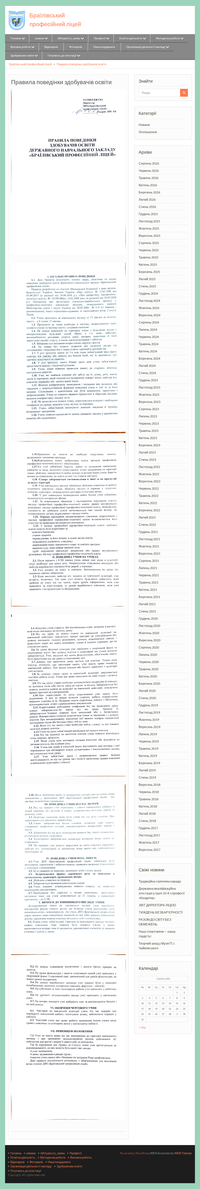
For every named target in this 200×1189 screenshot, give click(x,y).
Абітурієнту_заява (69, 38)
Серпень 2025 (149, 243)
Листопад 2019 (149, 712)
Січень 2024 (147, 373)
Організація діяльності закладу (145, 46)
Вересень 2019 (149, 727)
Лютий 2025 (147, 279)
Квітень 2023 (148, 438)
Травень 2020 (148, 669)
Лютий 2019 (147, 770)
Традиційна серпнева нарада (160, 881)
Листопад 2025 (149, 221)
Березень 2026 (149, 192)
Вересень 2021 (149, 553)
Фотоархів (75, 46)
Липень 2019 (148, 734)
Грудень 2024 (148, 293)
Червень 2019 (149, 741)
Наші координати (104, 46)
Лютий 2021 (147, 604)
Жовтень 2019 (149, 719)
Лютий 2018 (147, 813)
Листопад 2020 (149, 625)
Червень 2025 (149, 250)
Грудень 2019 (148, 705)
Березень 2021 (149, 597)
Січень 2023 (147, 459)
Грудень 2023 (148, 380)
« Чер (142, 1027)
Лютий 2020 (147, 691)
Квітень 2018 (148, 806)
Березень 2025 (149, 272)
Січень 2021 (147, 611)
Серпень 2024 (149, 322)
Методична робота (168, 38)
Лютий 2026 (147, 199)
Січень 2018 (147, 821)
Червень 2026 (149, 170)
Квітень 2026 (148, 185)
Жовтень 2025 (149, 228)
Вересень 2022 (149, 481)
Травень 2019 (148, 748)
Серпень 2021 (149, 560)
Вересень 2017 (149, 849)
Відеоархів (51, 46)
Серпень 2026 (149, 163)
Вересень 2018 (149, 784)
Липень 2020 (148, 654)
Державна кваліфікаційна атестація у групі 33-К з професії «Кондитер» (162, 893)
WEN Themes (183, 1153)
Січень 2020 (147, 698)
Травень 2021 (148, 582)
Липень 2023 (148, 416)
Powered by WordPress (134, 1153)
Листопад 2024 (149, 300)
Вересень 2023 (149, 402)
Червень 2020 (149, 662)
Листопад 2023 (149, 387)
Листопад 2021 (149, 539)
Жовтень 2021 (149, 546)
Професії (99, 38)
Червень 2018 (149, 792)
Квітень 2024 (148, 351)
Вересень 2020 (149, 640)
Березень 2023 (149, 445)
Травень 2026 (148, 178)
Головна (16, 38)
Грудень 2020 (148, 618)
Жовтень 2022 (149, 474)
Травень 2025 (148, 257)
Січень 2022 (147, 524)
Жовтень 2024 (149, 308)
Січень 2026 (147, 207)
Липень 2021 (148, 568)
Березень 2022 (149, 510)
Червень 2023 (149, 423)
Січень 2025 (147, 286)
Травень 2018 (148, 799)
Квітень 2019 (148, 756)
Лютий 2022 (147, 517)
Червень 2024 (149, 337)
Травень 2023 (148, 430)
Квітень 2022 (148, 503)
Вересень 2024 (149, 315)
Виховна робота (20, 46)
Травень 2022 (148, 495)
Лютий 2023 (147, 452)
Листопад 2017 (149, 835)
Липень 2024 (148, 329)
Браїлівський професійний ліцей (30, 64)
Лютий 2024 (147, 365)
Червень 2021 (149, 575)
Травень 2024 (148, 344)
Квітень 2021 (148, 589)
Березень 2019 (149, 763)
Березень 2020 (149, 683)
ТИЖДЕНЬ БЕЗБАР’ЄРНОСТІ (161, 912)
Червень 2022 (149, 488)
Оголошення (148, 132)
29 (177, 1014)
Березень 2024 (149, 358)
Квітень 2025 (148, 264)
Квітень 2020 (148, 676)
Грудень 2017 (148, 828)
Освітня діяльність (130, 38)
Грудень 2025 (148, 214)
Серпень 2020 (149, 647)
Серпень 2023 (149, 409)
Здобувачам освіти (22, 55)
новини (39, 38)
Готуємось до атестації (62, 55)
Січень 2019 (147, 777)
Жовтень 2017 (149, 842)
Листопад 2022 (149, 467)
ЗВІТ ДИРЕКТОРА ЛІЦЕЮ (157, 905)
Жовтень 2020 (149, 633)
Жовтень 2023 (149, 394)
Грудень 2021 (148, 532)
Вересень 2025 (149, 235)
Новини (144, 125)
